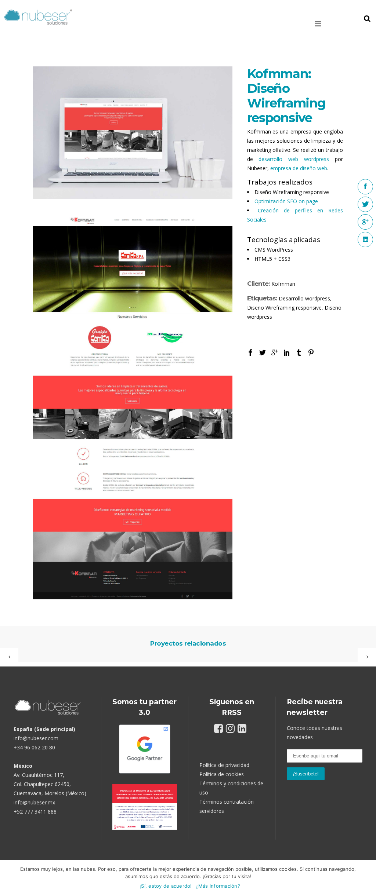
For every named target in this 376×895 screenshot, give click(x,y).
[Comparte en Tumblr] (299, 351)
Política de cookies (221, 774)
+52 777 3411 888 (35, 811)
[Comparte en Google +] (274, 351)
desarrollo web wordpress (293, 159)
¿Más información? (218, 886)
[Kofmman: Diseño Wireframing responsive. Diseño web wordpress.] (132, 132)
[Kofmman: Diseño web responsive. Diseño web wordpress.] (132, 406)
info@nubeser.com (36, 738)
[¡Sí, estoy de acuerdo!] (366, 877)
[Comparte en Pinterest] (311, 351)
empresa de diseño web (298, 168)
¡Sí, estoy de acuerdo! (166, 886)
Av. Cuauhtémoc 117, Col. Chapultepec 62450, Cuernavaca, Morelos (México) (50, 784)
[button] (328, 24)
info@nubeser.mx (34, 802)
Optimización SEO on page (286, 201)
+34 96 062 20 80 (34, 747)
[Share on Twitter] (262, 351)
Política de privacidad (224, 764)
